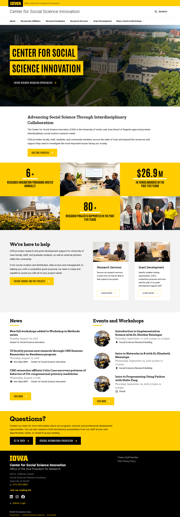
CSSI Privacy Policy (126, 461)
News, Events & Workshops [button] (129, 21)
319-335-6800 (20, 484)
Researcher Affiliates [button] (31, 21)
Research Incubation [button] (55, 21)
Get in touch (20, 440)
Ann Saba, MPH (21, 362)
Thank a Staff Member (127, 457)
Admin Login (19, 503)
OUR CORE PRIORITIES (41, 152)
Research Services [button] (79, 21)
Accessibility (51, 515)
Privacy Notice (15, 515)
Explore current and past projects (29, 281)
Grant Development (102, 21)
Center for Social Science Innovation (45, 11)
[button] (160, 11)
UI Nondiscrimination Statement (33, 515)
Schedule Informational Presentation (57, 440)
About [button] (12, 21)
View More (19, 396)
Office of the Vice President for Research (41, 3)
